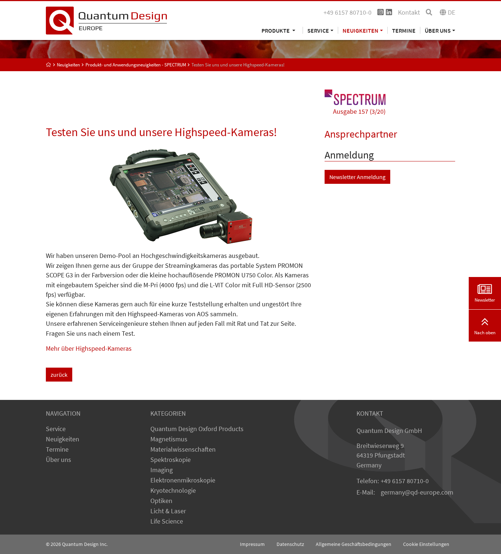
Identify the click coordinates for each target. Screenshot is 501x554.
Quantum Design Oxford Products (197, 429)
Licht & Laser (168, 511)
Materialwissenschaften (183, 449)
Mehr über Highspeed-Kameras (89, 349)
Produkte (276, 30)
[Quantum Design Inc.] (106, 20)
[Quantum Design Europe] (48, 65)
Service (56, 429)
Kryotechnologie (173, 490)
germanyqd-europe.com (417, 492)
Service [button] (318, 30)
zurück (59, 374)
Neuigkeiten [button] (361, 30)
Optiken (161, 501)
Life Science (166, 521)
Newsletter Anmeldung (357, 177)
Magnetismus (168, 439)
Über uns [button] (438, 30)
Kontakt (409, 12)
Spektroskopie (170, 460)
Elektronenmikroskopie (182, 480)
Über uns (58, 460)
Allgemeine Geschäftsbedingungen (353, 544)
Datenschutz (290, 544)
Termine (404, 30)
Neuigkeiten (62, 439)
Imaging (161, 470)
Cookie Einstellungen (426, 544)
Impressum (252, 544)
